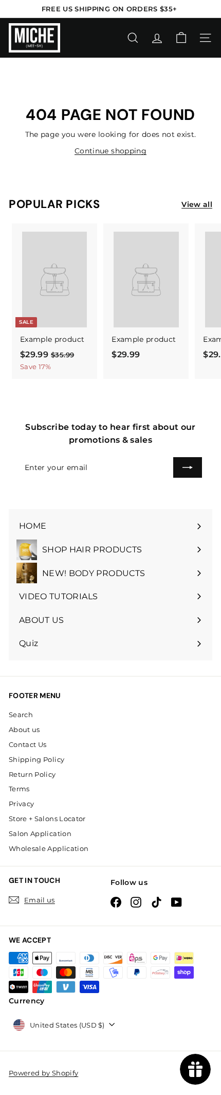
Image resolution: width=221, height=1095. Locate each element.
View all (196, 204)
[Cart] (181, 38)
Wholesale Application (48, 848)
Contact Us (28, 744)
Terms (19, 789)
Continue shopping (110, 150)
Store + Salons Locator (47, 818)
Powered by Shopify (43, 1073)
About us (24, 729)
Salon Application (40, 833)
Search (21, 714)
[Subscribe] (187, 467)
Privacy (21, 803)
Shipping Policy (36, 759)
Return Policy (32, 774)
